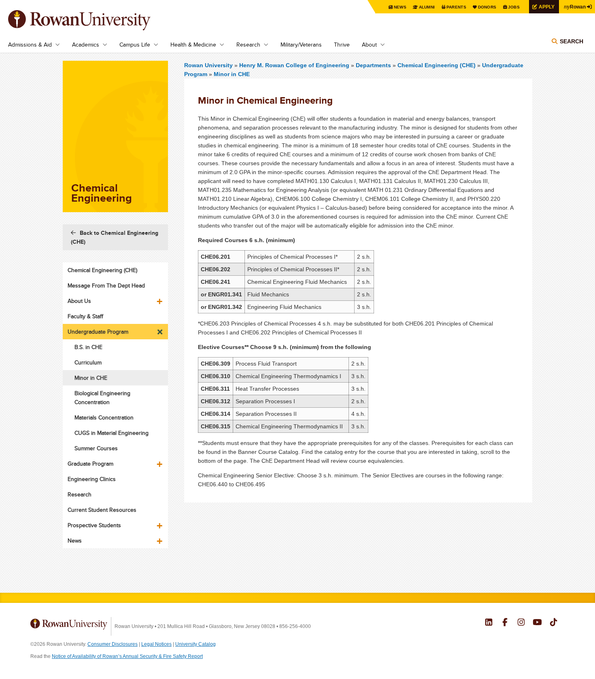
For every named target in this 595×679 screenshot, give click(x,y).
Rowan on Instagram (521, 623)
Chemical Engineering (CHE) (436, 65)
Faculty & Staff (85, 316)
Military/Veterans (301, 44)
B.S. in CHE (88, 347)
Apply (547, 6)
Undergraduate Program (98, 332)
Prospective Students (94, 525)
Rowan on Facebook (505, 623)
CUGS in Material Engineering (111, 433)
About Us (79, 301)
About (369, 44)
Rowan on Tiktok (553, 623)
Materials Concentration (104, 417)
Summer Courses (96, 448)
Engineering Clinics (92, 479)
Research (248, 44)
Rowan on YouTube (537, 623)
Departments (373, 65)
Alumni (427, 7)
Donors (487, 7)
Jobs (514, 7)
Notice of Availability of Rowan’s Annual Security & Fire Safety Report (127, 656)
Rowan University (91, 20)
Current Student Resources (102, 510)
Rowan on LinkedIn (489, 623)
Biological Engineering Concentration (102, 397)
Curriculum (88, 362)
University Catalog (195, 644)
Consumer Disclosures (112, 644)
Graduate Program (90, 464)
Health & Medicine (193, 44)
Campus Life (134, 44)
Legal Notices (156, 644)
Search (571, 41)
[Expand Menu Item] (160, 298)
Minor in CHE (232, 74)
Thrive (342, 44)
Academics (85, 44)
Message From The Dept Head (106, 285)
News (400, 7)
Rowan (575, 6)
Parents (456, 7)
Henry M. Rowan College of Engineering (295, 65)
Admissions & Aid (30, 44)
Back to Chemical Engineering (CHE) (114, 237)
